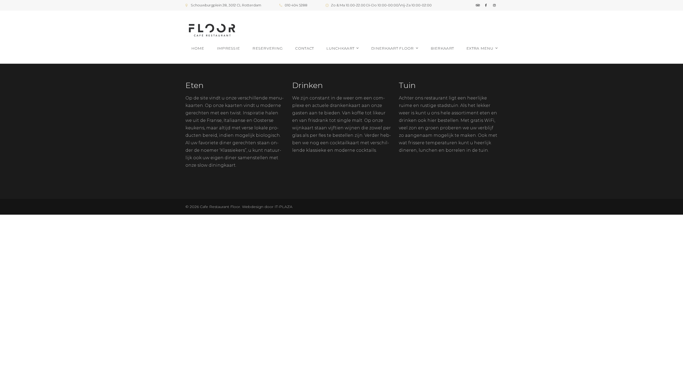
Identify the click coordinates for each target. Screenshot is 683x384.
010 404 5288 (296, 5)
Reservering (267, 48)
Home (197, 48)
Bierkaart (442, 48)
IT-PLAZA (282, 206)
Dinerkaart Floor (392, 48)
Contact (304, 48)
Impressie (228, 48)
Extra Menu (479, 48)
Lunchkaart (340, 48)
